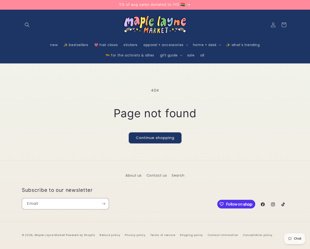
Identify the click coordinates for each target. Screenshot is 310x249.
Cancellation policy (257, 235)
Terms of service (162, 235)
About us (133, 175)
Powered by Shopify (80, 235)
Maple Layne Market (50, 235)
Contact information (223, 235)
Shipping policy (191, 235)
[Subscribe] (103, 203)
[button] (27, 25)
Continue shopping (155, 137)
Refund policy (110, 235)
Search (178, 175)
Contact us (157, 175)
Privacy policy (135, 235)
